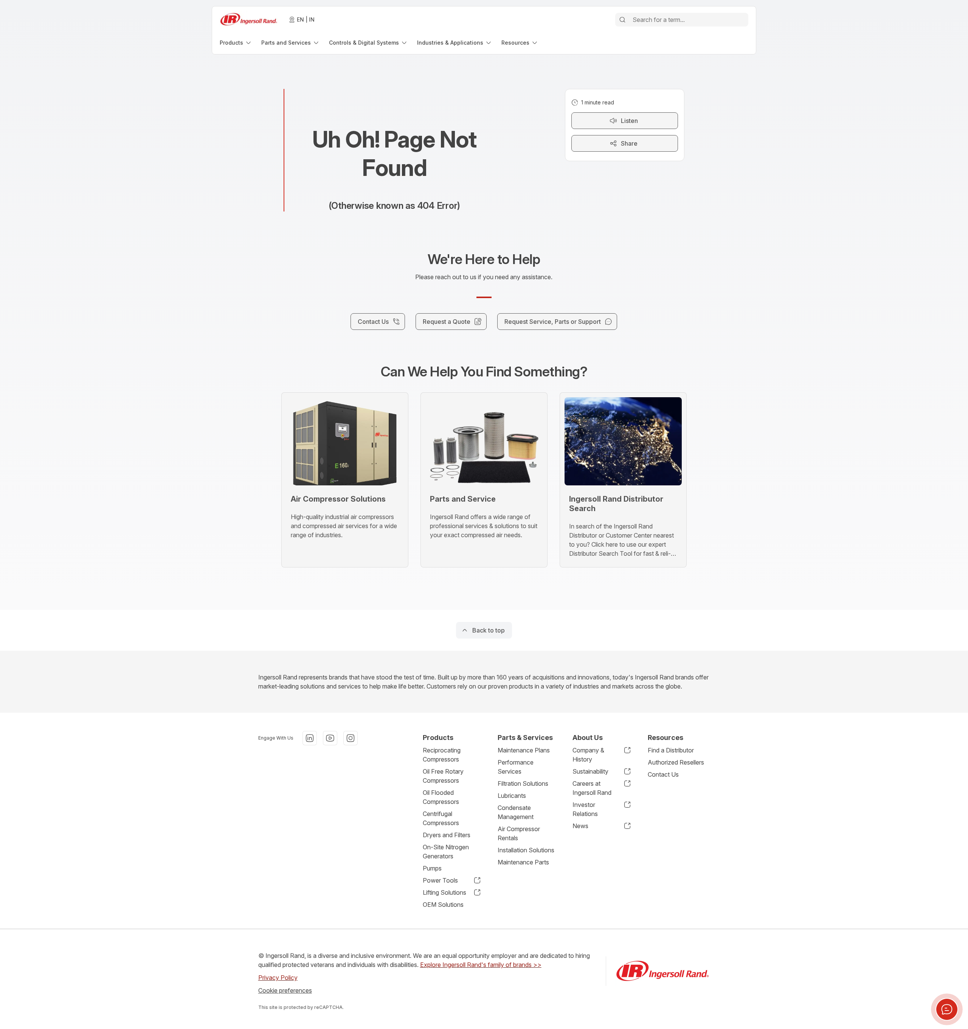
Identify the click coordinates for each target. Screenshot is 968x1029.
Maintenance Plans (524, 750)
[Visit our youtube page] (330, 738)
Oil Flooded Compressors (441, 797)
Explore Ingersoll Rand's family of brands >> (480, 964)
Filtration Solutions (523, 783)
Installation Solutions (526, 850)
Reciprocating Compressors (442, 754)
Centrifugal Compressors (441, 818)
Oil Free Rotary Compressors (443, 776)
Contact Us (663, 774)
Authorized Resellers (676, 762)
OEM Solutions (443, 904)
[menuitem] (236, 43)
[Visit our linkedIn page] (309, 738)
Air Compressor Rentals (519, 833)
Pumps (432, 868)
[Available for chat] (946, 1009)
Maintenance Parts (523, 862)
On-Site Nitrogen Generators (446, 851)
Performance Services (516, 767)
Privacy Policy (278, 977)
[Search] (622, 19)
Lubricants (512, 795)
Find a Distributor (671, 750)
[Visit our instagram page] (350, 738)
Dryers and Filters (446, 835)
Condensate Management (516, 812)
